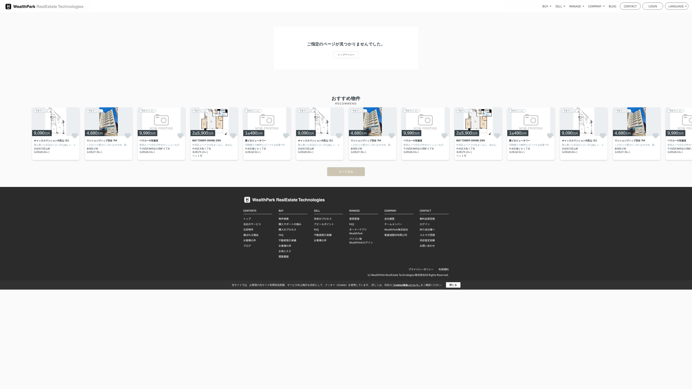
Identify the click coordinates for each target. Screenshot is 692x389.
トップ (247, 218)
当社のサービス (252, 224)
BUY (545, 6)
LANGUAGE (676, 6)
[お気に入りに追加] (75, 135)
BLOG (612, 6)
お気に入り (285, 251)
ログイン (425, 224)
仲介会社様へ (427, 229)
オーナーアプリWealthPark (358, 231)
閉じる (453, 284)
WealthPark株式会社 (396, 229)
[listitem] (267, 133)
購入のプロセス (287, 229)
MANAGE (575, 6)
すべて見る (346, 171)
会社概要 (389, 218)
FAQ (281, 235)
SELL (558, 6)
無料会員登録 (427, 218)
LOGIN (653, 6)
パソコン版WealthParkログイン (361, 240)
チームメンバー (393, 224)
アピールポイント (324, 224)
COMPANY (595, 6)
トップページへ (346, 54)
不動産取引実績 (287, 240)
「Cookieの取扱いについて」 (406, 285)
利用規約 (444, 269)
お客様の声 (249, 240)
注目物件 (248, 229)
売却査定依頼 (427, 240)
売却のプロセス (323, 218)
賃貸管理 (354, 218)
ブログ (247, 245)
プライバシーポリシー (421, 269)
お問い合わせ (427, 245)
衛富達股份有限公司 (395, 235)
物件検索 (284, 218)
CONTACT (630, 6)
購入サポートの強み (290, 224)
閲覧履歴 (284, 256)
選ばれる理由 (250, 235)
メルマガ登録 (427, 235)
